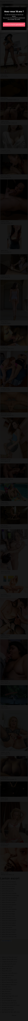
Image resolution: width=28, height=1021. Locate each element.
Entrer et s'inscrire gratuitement (14, 24)
